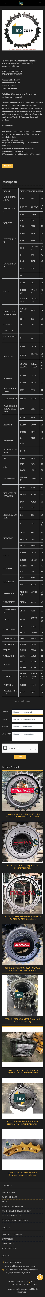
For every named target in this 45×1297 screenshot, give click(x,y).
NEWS (34, 1281)
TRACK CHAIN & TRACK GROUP (16, 1211)
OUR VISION (7, 1239)
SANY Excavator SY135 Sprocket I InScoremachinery (22, 866)
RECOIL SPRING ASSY (11, 1215)
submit (20, 757)
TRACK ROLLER (8, 1192)
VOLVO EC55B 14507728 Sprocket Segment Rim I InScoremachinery (23, 1122)
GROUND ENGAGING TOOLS (15, 1220)
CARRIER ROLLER (9, 1197)
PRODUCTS (22, 1281)
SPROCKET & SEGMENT (12, 1206)
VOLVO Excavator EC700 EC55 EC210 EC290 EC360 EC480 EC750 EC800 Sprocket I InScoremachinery (22, 815)
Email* (5, 711)
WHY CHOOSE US (10, 1248)
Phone (5, 726)
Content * (6, 733)
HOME (11, 1281)
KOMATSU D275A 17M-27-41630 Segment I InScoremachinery (22, 1174)
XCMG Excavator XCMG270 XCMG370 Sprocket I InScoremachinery (22, 969)
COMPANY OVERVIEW (12, 1234)
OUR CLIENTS (8, 1243)
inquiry (7, 166)
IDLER (4, 1201)
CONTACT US (30, 1284)
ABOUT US (16, 1284)
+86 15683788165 (13, 1262)
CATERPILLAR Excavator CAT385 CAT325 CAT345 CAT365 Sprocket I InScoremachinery (23, 918)
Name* (5, 719)
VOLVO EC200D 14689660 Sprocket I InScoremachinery (22, 1020)
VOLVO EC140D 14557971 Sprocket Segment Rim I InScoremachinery (22, 1071)
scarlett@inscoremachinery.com (20, 1266)
